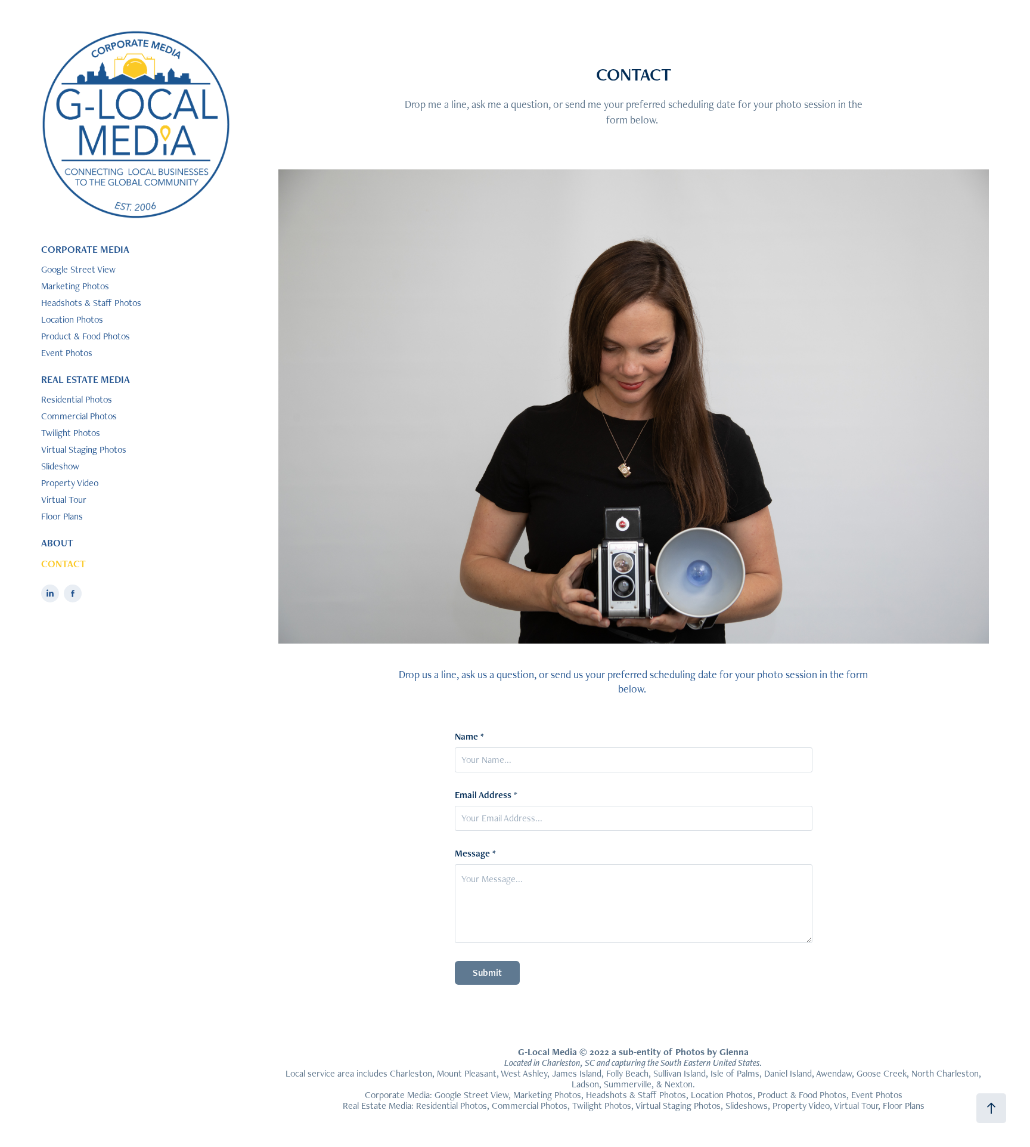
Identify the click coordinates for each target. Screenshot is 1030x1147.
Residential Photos (76, 399)
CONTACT (63, 563)
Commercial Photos (79, 416)
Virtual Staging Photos (83, 449)
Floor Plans (62, 516)
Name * (469, 736)
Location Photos (72, 319)
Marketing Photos (75, 286)
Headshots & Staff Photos (91, 302)
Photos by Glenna (712, 1052)
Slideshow (60, 466)
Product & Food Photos (85, 336)
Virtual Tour (63, 499)
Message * (475, 853)
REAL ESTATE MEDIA (85, 379)
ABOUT (57, 542)
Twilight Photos (70, 432)
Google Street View (78, 269)
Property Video (69, 483)
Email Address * (486, 795)
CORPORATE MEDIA (85, 249)
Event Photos (66, 353)
